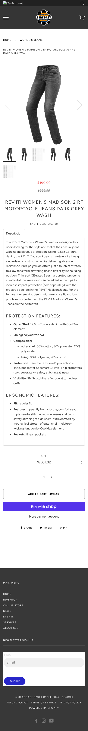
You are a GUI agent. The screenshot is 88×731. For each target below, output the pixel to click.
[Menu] (6, 17)
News (7, 610)
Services (9, 622)
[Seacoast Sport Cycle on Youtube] (51, 721)
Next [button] (77, 105)
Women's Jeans (31, 39)
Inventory (11, 599)
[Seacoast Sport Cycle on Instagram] (44, 721)
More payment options (44, 516)
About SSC (11, 627)
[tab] (14, 233)
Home (7, 39)
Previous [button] (10, 105)
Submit (15, 681)
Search (67, 697)
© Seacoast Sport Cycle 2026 (37, 697)
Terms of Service (44, 702)
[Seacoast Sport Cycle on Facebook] (36, 721)
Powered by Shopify (44, 707)
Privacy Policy (71, 702)
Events (8, 616)
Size (44, 456)
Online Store (13, 605)
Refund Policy (17, 702)
